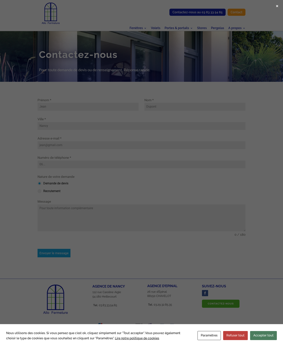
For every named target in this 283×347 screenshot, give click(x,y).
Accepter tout (263, 335)
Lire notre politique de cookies (137, 338)
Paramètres (209, 335)
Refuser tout (235, 335)
